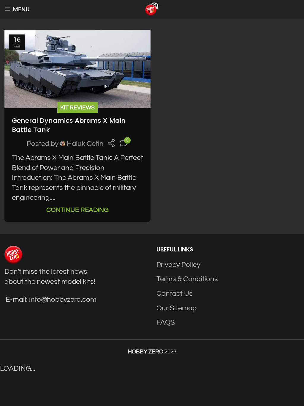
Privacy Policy (178, 264)
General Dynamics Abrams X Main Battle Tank (69, 125)
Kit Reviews (77, 108)
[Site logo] (152, 8)
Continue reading (77, 210)
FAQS (165, 322)
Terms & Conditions (187, 279)
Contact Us (174, 293)
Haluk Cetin (85, 143)
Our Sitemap (176, 308)
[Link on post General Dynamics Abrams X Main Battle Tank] (77, 69)
